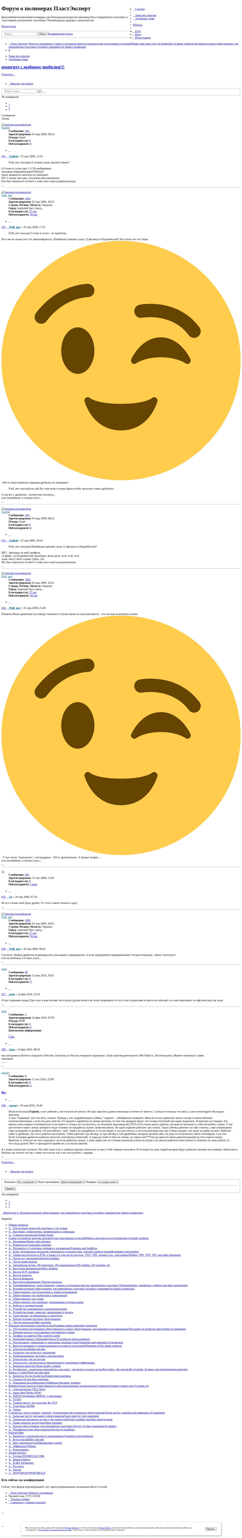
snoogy (5, 1072)
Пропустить (8, 26)
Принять (210, 1529)
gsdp (4, 969)
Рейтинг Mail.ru (104, 1528)
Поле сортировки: (49, 1181)
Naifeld (5, 127)
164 (27, 130)
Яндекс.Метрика (72, 1528)
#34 (3, 607)
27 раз (32, 211)
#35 (3, 896)
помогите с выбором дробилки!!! (32, 67)
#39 (3, 1105)
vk (2, 871)
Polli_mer (6, 195)
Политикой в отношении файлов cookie (55, 1530)
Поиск (42, 34)
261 (27, 874)
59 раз (33, 214)
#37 (3, 994)
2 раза (33, 884)
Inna (3, 1011)
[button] (10, 102)
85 (26, 972)
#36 (3, 948)
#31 (3, 156)
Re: (3, 1092)
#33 (3, 540)
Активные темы (18, 59)
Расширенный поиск (60, 33)
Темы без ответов (19, 56)
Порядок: (92, 1181)
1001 (28, 198)
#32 (3, 227)
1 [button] (9, 106)
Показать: (10, 1181)
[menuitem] (144, 15)
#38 (3, 1049)
